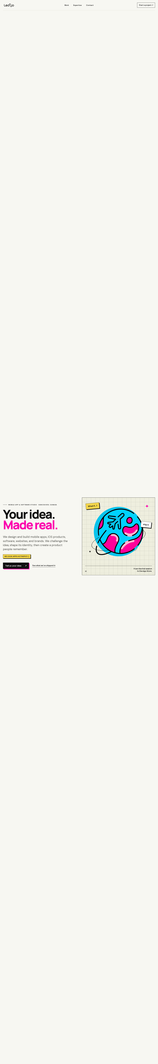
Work (66, 5)
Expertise (77, 5)
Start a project (146, 5)
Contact (90, 5)
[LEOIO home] (9, 5)
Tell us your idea (16, 565)
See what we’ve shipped (43, 565)
